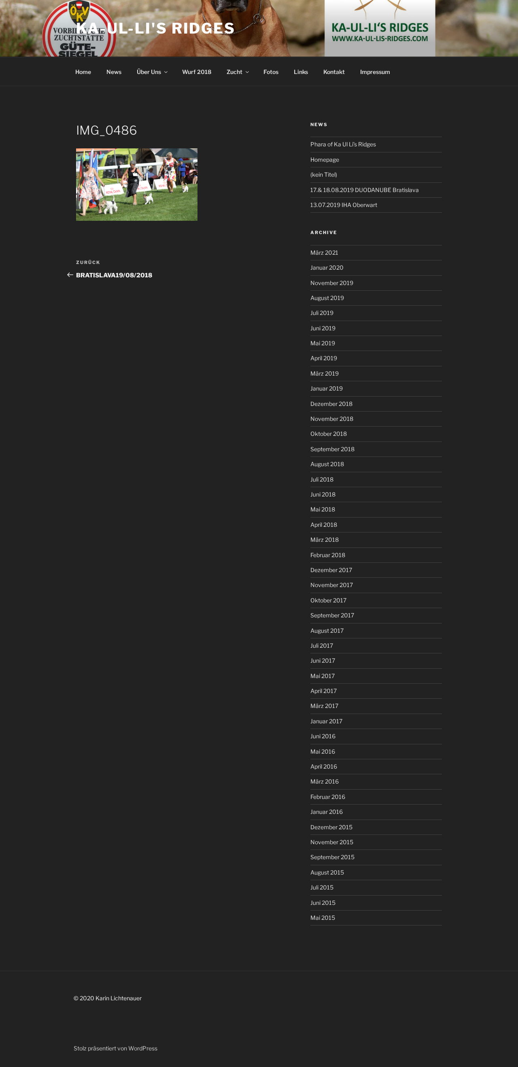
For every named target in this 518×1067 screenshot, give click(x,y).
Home (83, 71)
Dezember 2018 (331, 403)
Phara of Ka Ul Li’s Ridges (343, 144)
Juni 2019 (322, 328)
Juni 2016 (322, 736)
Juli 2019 (321, 312)
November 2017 (331, 584)
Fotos (270, 71)
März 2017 (324, 705)
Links (301, 71)
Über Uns (149, 71)
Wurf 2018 (196, 71)
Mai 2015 (322, 917)
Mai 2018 (322, 509)
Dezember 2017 (331, 569)
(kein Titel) (323, 174)
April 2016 (323, 766)
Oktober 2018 (328, 433)
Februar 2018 (327, 554)
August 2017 (327, 630)
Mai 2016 (322, 751)
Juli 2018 (321, 479)
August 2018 (327, 464)
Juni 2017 (322, 660)
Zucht (234, 71)
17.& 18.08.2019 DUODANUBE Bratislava (364, 189)
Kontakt (334, 71)
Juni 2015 (322, 902)
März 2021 (324, 252)
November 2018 (331, 418)
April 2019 (323, 358)
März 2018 (324, 539)
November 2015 (331, 842)
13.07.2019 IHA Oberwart (343, 204)
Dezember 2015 (331, 827)
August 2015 (327, 872)
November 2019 (331, 282)
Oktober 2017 (328, 600)
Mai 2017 (322, 675)
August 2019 (327, 297)
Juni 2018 (322, 494)
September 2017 (332, 615)
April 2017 (323, 690)
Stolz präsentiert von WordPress (115, 1048)
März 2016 (324, 781)
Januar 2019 (326, 388)
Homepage (324, 159)
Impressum (375, 71)
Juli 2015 (321, 887)
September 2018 (332, 449)
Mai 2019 (322, 343)
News (113, 71)
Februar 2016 (327, 796)
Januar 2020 (327, 267)
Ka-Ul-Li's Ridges (156, 28)
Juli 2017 (321, 645)
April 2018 (323, 524)
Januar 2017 (326, 721)
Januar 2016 (326, 811)
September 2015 (332, 857)
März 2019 (324, 373)
